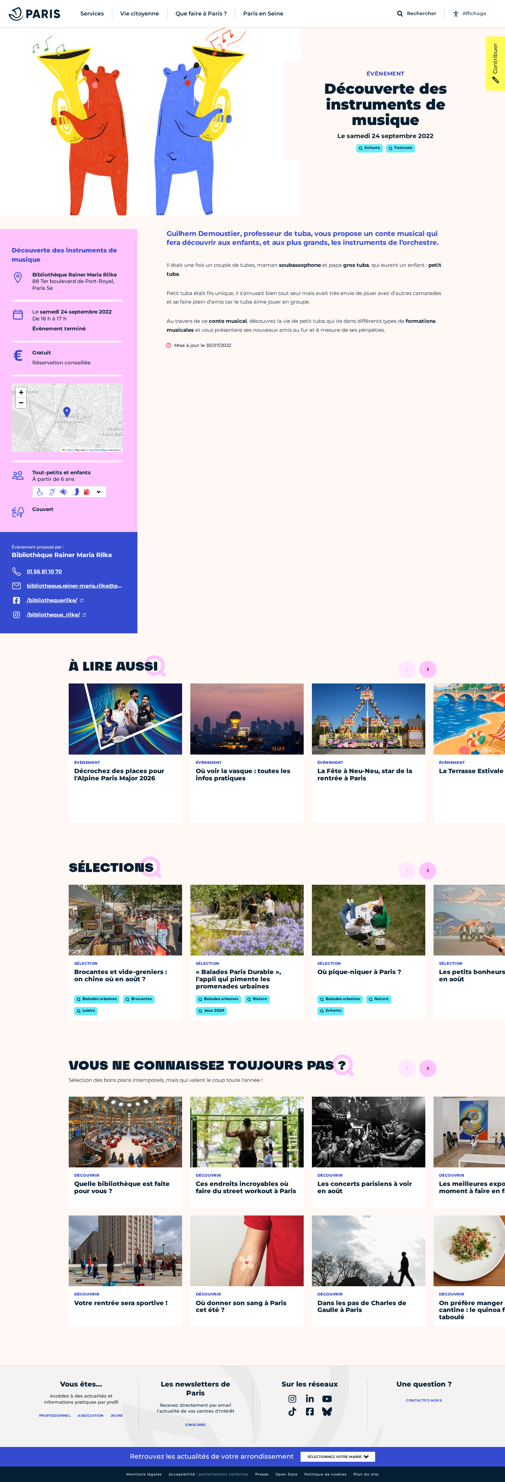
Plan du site (366, 1474)
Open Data (287, 1474)
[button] (66, 412)
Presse (262, 1474)
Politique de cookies (325, 1474)
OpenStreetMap (97, 450)
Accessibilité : (208, 1474)
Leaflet (69, 450)
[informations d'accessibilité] (69, 492)
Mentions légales (144, 1474)
